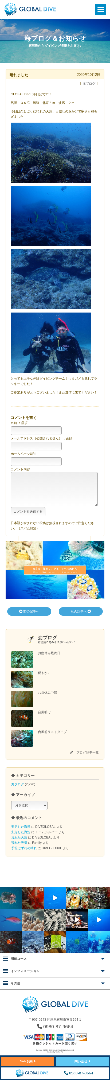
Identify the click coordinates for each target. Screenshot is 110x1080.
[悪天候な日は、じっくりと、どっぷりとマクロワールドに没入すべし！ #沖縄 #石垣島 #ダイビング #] (55, 920)
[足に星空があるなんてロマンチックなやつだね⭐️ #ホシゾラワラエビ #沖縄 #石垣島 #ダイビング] (33, 898)
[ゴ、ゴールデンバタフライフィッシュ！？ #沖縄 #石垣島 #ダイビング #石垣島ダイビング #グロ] (77, 942)
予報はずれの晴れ (24, 848)
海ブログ (17, 784)
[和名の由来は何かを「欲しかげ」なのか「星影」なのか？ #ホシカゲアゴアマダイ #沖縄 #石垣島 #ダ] (77, 898)
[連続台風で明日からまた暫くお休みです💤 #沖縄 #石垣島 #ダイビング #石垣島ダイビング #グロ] (33, 942)
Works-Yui (59, 1052)
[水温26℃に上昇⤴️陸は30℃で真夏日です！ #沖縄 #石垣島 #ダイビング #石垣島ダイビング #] (11, 920)
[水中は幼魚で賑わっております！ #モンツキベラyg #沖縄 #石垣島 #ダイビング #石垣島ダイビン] (99, 898)
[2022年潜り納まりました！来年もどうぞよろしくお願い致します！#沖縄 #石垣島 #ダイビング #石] (99, 942)
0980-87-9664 (57, 1026)
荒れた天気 (19, 837)
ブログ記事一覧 (87, 752)
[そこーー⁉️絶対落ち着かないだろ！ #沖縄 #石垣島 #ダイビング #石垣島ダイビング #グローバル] (11, 898)
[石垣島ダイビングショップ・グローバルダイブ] (30, 15)
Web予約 (26, 1061)
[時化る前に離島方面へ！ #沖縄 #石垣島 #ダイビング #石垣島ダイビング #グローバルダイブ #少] (99, 920)
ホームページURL (24, 454)
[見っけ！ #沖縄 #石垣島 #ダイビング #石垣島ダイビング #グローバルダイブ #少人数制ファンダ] (77, 920)
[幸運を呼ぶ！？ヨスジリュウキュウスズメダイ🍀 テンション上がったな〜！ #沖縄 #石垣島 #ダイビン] (33, 920)
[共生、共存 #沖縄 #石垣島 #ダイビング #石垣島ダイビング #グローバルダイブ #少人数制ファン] (11, 942)
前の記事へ (30, 611)
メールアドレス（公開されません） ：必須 (41, 438)
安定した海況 (20, 827)
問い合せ (80, 1061)
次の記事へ (79, 611)
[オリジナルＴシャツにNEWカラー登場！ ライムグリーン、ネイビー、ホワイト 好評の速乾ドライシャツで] (55, 942)
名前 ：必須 (19, 423)
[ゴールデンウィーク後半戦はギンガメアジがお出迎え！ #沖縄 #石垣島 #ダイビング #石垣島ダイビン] (55, 898)
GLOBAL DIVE (54, 1050)
